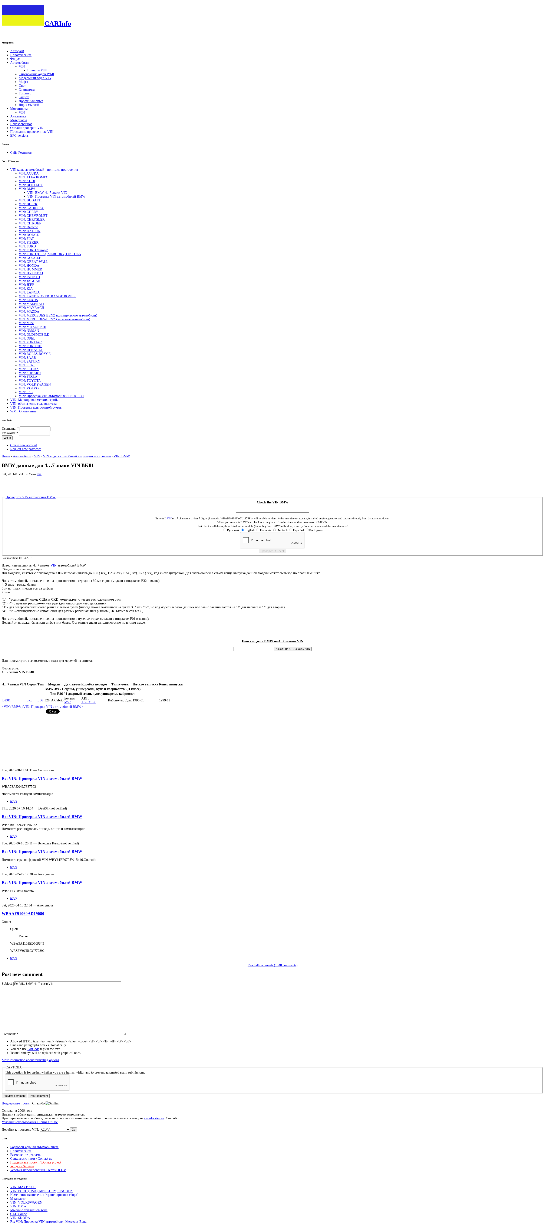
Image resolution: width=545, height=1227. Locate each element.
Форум (15, 59)
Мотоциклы (19, 108)
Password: (10, 433)
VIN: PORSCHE (30, 346)
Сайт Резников (21, 152)
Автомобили (19, 62)
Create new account (23, 445)
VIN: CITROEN (30, 223)
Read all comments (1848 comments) (272, 965)
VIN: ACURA (29, 173)
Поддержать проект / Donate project (35, 1162)
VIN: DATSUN (29, 231)
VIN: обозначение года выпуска (33, 403)
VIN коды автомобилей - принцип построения (44, 169)
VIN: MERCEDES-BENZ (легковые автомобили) (54, 319)
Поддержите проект (16, 1103)
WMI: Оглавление (23, 411)
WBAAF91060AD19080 (23, 913)
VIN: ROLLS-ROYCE (35, 354)
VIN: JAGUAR (29, 281)
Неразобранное (21, 124)
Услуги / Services (22, 1166)
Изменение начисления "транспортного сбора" (44, 1195)
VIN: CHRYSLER (32, 219)
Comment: (10, 1034)
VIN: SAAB (27, 357)
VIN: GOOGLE (30, 258)
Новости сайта (21, 55)
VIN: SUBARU (30, 373)
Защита (24, 97)
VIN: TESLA (28, 377)
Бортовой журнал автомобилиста (34, 1147)
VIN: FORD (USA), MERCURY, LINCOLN (50, 254)
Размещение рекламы (25, 1154)
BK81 (6, 700)
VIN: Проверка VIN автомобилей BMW (56, 196)
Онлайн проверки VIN (26, 128)
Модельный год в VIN (35, 78)
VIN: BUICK (28, 204)
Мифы (23, 82)
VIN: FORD (27, 246)
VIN (22, 66)
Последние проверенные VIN (31, 131)
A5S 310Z (88, 702)
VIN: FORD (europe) (33, 250)
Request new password (25, 449)
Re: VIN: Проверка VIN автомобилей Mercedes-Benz (48, 1221)
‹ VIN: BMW (11, 706)
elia (39, 474)
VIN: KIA (26, 288)
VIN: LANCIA (29, 292)
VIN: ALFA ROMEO (34, 177)
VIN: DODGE (29, 235)
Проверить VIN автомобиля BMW (31, 497)
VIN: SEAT (27, 365)
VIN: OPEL (27, 338)
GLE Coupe (18, 1214)
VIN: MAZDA (29, 311)
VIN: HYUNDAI (31, 273)
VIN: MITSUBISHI (32, 327)
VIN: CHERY (28, 212)
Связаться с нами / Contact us (31, 1158)
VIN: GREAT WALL (33, 261)
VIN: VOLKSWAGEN (35, 384)
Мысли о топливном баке (28, 1210)
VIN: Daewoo (28, 227)
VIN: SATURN (29, 361)
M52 (67, 702)
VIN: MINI (26, 323)
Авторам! (17, 51)
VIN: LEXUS (28, 300)
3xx (29, 700)
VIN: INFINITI (29, 277)
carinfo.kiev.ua (154, 1118)
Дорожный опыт (31, 101)
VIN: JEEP (26, 284)
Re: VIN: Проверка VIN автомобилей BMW (42, 778)
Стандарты (27, 89)
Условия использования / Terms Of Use (30, 1122)
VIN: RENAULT (31, 350)
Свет (22, 85)
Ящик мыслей (29, 105)
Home (6, 456)
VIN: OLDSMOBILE (34, 334)
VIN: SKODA (29, 369)
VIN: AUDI (27, 181)
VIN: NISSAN (29, 330)
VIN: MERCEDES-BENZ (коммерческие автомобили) (58, 315)
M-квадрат (18, 1198)
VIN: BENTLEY (31, 185)
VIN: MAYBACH (31, 307)
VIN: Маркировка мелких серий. (34, 400)
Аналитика (18, 116)
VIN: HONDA (29, 265)
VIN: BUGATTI (30, 200)
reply (13, 801)
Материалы (18, 120)
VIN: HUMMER (30, 269)
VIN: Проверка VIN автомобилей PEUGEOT (51, 396)
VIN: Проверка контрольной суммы (36, 407)
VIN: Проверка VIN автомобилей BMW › (53, 706)
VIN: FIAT (26, 238)
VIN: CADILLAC (31, 208)
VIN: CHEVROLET (33, 215)
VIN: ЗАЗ (26, 392)
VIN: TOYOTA (30, 380)
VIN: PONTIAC (30, 342)
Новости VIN (37, 70)
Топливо (25, 93)
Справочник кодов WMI (36, 74)
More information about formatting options (30, 1060)
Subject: (7, 983)
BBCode (33, 1049)
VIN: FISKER (29, 242)
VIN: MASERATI (31, 304)
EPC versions (19, 135)
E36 (40, 700)
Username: (10, 428)
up (21, 706)
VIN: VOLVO (29, 388)
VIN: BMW (27, 189)
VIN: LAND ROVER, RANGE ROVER (47, 296)
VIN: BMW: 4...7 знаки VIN (47, 192)
